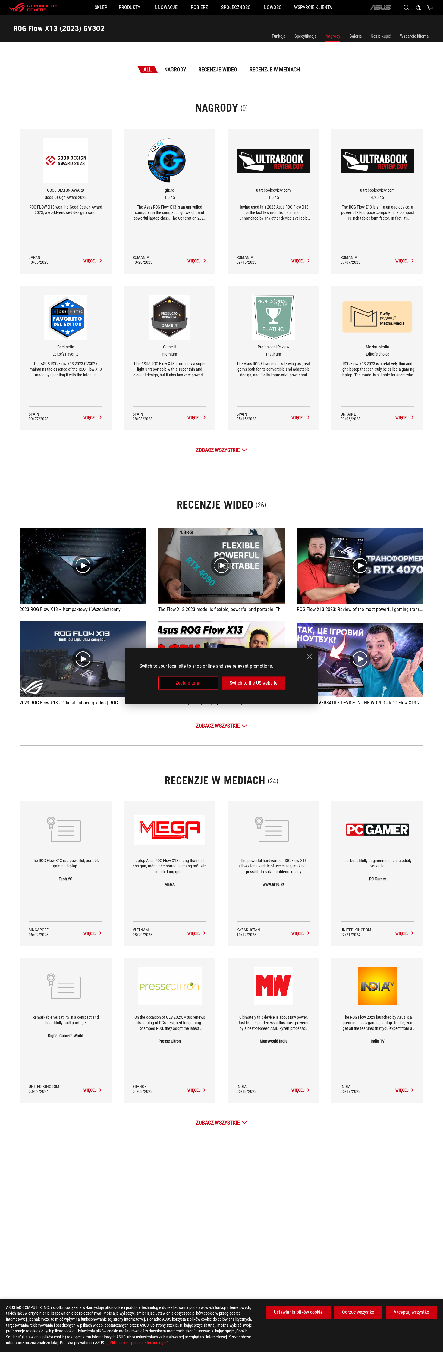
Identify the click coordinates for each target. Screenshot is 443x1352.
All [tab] (147, 69)
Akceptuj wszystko (411, 1312)
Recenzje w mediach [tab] (275, 69)
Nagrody (332, 36)
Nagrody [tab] (175, 69)
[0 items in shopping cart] (430, 7)
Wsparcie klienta (414, 36)
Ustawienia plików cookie (298, 1312)
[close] (309, 656)
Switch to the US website (254, 683)
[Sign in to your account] (418, 7)
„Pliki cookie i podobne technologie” (138, 1342)
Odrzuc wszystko (358, 1312)
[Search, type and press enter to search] (406, 7)
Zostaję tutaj (188, 683)
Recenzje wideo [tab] (217, 69)
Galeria (355, 36)
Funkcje (278, 36)
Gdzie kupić (381, 36)
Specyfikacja (305, 36)
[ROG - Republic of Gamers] (33, 7)
